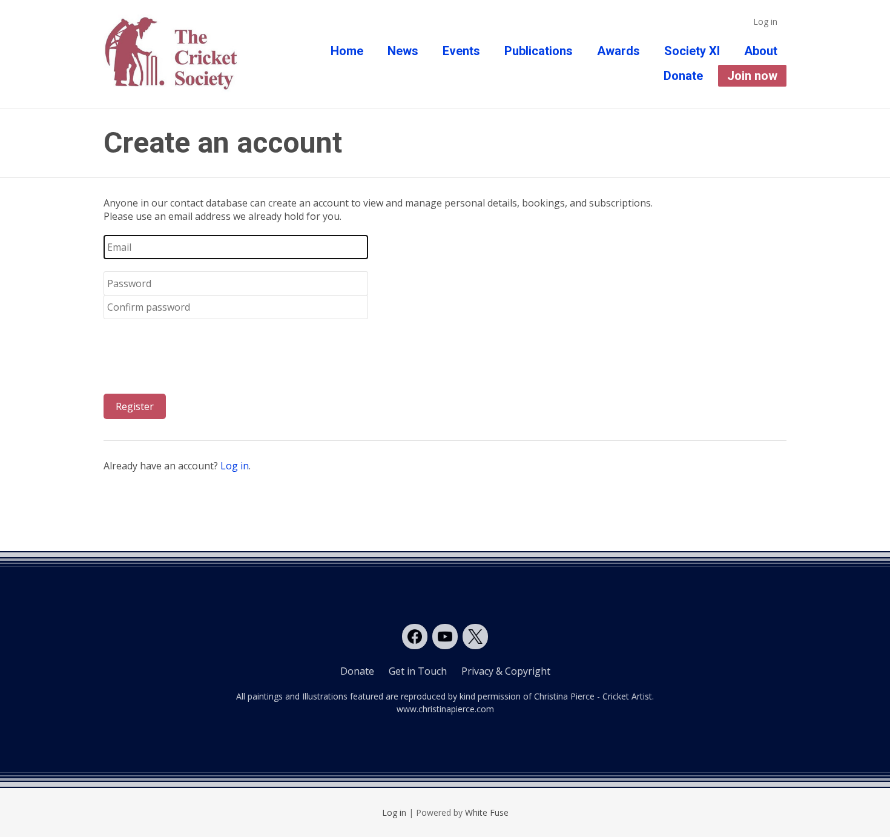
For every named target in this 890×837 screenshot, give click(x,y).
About (760, 51)
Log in (765, 21)
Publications (538, 51)
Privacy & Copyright (505, 671)
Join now (752, 75)
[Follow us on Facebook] (414, 636)
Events (461, 51)
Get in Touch (418, 671)
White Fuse (487, 812)
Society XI (692, 51)
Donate (683, 75)
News (402, 51)
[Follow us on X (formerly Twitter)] (475, 636)
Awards (618, 51)
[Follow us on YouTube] (445, 636)
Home (347, 51)
